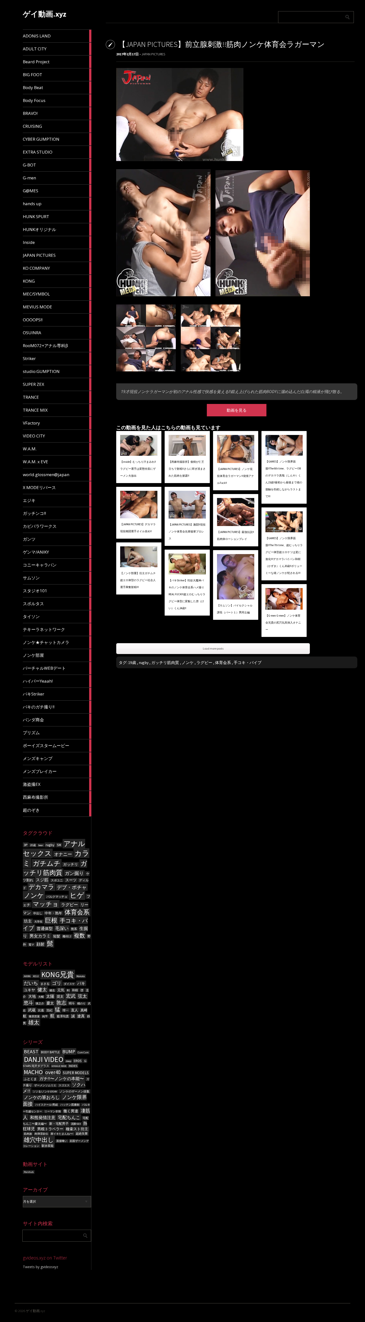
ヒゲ (77, 895)
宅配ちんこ (69, 1117)
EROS (78, 1061)
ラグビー (69, 904)
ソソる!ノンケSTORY (45, 1091)
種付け (67, 936)
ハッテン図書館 (69, 1104)
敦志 (61, 1002)
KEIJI (36, 976)
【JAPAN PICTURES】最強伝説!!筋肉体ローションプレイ (235, 535)
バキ (81, 983)
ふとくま (30, 1079)
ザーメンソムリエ (45, 1085)
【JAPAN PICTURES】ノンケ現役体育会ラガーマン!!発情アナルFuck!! (235, 476)
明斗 (72, 1003)
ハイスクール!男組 (46, 1104)
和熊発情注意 (42, 1117)
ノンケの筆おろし (42, 1097)
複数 (79, 935)
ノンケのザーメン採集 (74, 1091)
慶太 (50, 1003)
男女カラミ (40, 936)
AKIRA (27, 976)
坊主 (28, 921)
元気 (60, 990)
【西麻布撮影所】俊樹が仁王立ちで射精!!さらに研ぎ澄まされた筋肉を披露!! (187, 468)
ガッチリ (70, 864)
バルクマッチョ (56, 896)
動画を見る (237, 410)
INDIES (73, 1066)
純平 (45, 1016)
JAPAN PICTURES (153, 54)
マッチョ (46, 904)
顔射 (40, 944)
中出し (37, 913)
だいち (31, 983)
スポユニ (57, 880)
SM (59, 845)
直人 (74, 1010)
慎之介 (40, 1003)
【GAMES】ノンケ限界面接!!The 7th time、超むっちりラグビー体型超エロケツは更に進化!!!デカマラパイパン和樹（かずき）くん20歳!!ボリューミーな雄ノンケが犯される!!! (284, 555)
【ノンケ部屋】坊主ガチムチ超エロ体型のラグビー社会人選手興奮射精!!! (138, 580)
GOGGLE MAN (59, 1066)
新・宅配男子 (59, 1124)
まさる (44, 984)
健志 (52, 990)
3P (26, 845)
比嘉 (41, 1010)
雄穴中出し (39, 1139)
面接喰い (61, 1141)
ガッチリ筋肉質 (165, 662)
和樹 (75, 990)
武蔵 (32, 1010)
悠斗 (28, 1003)
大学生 (38, 921)
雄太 (33, 1022)
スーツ (70, 880)
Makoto (80, 976)
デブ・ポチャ (72, 887)
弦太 (82, 996)
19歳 (132, 662)
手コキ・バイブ (247, 662)
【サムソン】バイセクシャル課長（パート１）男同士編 (235, 609)
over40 (52, 1072)
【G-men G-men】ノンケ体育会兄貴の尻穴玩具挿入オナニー (283, 622)
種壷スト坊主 (77, 1129)
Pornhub (29, 1172)
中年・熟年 (53, 913)
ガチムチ (47, 863)
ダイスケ (69, 984)
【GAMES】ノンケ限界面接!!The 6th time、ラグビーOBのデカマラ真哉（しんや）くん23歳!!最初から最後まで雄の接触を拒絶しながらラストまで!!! (283, 479)
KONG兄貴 (57, 974)
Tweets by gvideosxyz (40, 1266)
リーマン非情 (52, 1111)
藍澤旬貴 (63, 1016)
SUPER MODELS (76, 1072)
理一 (66, 1010)
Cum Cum (83, 1052)
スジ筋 (42, 880)
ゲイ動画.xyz (44, 14)
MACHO (33, 1072)
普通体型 (45, 928)
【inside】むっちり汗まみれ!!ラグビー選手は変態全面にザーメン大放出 (138, 468)
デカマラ (41, 887)
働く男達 (70, 1111)
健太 (42, 989)
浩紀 (49, 1010)
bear (40, 845)
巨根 (51, 920)
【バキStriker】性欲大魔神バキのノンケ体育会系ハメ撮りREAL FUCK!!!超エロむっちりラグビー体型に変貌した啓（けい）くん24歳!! (187, 594)
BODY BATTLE (50, 1052)
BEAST (31, 1051)
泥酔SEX (76, 1123)
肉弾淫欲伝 (41, 1133)
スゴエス (64, 1085)
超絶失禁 (82, 1133)
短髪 (56, 936)
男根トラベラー (50, 1129)
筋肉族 (28, 1133)
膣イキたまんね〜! (62, 1133)
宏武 (70, 996)
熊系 (74, 929)
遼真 (81, 1016)
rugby (50, 845)
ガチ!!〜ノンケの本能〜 (61, 1078)
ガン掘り (74, 873)
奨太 (60, 996)
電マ (31, 944)
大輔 (41, 996)
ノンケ (34, 895)
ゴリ (56, 983)
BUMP (68, 1051)
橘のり (81, 1003)
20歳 (33, 845)
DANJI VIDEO (43, 1059)
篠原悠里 (34, 1016)
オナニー (63, 854)
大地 (32, 996)
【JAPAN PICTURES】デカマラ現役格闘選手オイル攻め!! (138, 528)
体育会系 (77, 912)
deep (68, 1061)
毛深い (62, 928)
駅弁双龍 (48, 1146)
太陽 (50, 996)
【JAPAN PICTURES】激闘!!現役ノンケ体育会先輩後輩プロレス (187, 531)
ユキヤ (29, 990)
